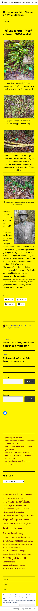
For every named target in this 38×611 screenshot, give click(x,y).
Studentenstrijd (10, 554)
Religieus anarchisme (10, 544)
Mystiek (27, 524)
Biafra (5, 498)
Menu (6, 21)
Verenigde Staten (14, 558)
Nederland (10, 533)
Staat (20, 547)
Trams (29, 554)
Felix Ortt (5, 512)
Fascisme (26, 508)
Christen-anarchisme (16, 501)
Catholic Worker (12, 498)
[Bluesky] (5, 413)
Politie (18, 537)
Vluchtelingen (9, 562)
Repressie (21, 544)
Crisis (5, 505)
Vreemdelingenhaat (14, 568)
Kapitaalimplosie (21, 520)
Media (19, 523)
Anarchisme (24, 494)
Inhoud (6, 589)
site (17, 279)
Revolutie (29, 544)
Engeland (18, 509)
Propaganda (25, 537)
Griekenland (20, 512)
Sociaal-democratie (12, 547)
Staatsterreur (10, 550)
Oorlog (20, 534)
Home (5, 579)
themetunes (22, 554)
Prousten (8, 540)
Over (5, 584)
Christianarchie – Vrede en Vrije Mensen (18, 13)
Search (6, 377)
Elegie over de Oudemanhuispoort (19, 452)
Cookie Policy (14, 602)
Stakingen (22, 551)
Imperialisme (26, 515)
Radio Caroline (28, 541)
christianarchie (11, 325)
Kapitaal (8, 519)
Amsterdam (9, 494)
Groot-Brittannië (10, 515)
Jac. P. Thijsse (7, 328)
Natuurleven (17, 328)
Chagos (20, 498)
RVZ (4, 547)
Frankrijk (12, 512)
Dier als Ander (8, 509)
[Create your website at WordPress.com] (19, 2)
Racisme (18, 541)
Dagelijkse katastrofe (16, 505)
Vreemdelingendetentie (14, 565)
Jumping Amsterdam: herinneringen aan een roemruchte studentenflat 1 (20, 441)
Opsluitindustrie (9, 537)
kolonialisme (9, 524)
